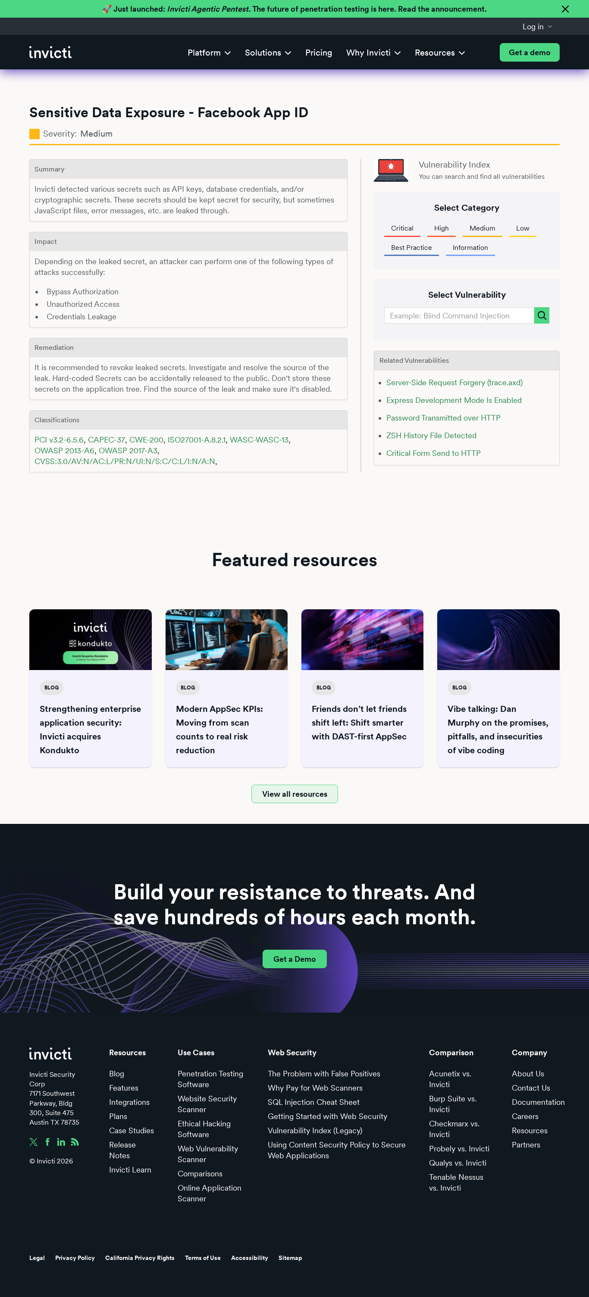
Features (123, 1087)
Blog (116, 1073)
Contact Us (531, 1087)
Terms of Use (203, 1257)
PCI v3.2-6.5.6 (59, 439)
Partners (526, 1144)
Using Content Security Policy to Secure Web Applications (337, 1150)
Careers (525, 1116)
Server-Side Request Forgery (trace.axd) (454, 382)
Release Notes (122, 1150)
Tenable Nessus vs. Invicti (456, 1182)
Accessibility (249, 1257)
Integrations (129, 1102)
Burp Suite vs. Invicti (452, 1104)
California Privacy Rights (140, 1257)
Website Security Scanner (207, 1104)
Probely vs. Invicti (459, 1148)
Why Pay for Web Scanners (315, 1087)
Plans (118, 1116)
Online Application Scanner (209, 1193)
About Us (528, 1073)
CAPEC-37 (106, 439)
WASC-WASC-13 (259, 439)
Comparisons (200, 1173)
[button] (538, 26)
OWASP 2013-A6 (64, 450)
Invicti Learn (130, 1169)
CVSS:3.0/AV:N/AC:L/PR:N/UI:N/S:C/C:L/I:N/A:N (124, 461)
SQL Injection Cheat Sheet (314, 1102)
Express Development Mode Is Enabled (454, 400)
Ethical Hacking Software (204, 1129)
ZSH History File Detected (431, 435)
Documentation (538, 1102)
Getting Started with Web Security (327, 1116)
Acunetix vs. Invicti (450, 1079)
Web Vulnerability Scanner (208, 1154)
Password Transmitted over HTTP (443, 417)
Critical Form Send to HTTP (433, 453)
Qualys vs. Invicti (457, 1162)
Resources (530, 1130)
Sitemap (290, 1257)
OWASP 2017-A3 (128, 450)
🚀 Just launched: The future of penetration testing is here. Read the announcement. (294, 8)
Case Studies (131, 1130)
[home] (50, 52)
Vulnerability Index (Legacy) (315, 1130)
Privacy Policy (75, 1257)
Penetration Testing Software (210, 1079)
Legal (37, 1257)
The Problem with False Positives (324, 1073)
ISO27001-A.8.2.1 (197, 439)
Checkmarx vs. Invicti (454, 1129)
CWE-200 (146, 439)
